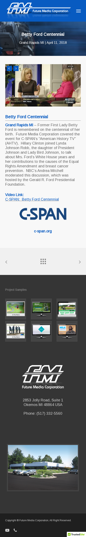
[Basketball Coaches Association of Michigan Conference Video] (69, 331)
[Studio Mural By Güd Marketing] (17, 309)
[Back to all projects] (43, 260)
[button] (78, 11)
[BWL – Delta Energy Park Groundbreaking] (17, 331)
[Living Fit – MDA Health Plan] (43, 331)
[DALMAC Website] (69, 309)
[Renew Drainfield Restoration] (43, 309)
